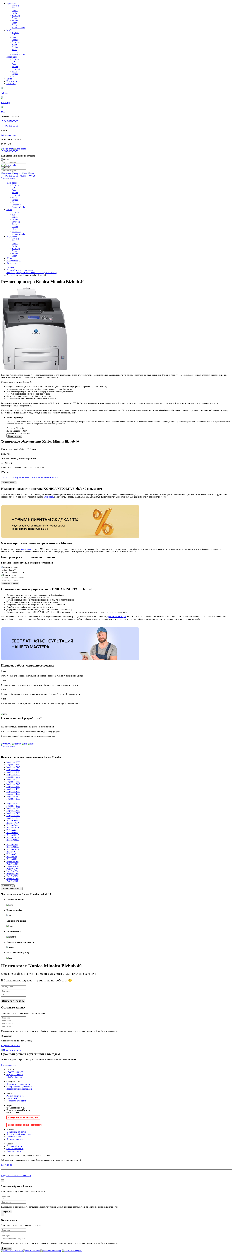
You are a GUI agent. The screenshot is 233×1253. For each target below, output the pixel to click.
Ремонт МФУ (12, 1098)
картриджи (26, 549)
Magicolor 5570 (13, 777)
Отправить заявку (13, 1001)
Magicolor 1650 (13, 815)
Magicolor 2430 (13, 811)
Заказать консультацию (11, 889)
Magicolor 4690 (13, 791)
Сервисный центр (14, 1146)
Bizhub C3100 (12, 847)
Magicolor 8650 (13, 762)
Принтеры (11, 3)
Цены (9, 79)
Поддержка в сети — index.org (16, 1175)
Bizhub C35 (11, 856)
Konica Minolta (18, 27)
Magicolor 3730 (13, 796)
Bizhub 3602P (12, 835)
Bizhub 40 (10, 852)
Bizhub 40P (11, 854)
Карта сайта (6, 1165)
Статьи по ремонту (15, 1148)
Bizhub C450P (12, 849)
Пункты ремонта (14, 1151)
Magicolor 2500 (13, 806)
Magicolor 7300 (13, 769)
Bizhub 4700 (12, 825)
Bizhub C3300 (12, 840)
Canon (15, 10)
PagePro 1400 (12, 869)
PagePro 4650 (12, 866)
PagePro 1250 (12, 876)
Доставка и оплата (14, 1139)
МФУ (8, 30)
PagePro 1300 (12, 874)
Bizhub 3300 (12, 844)
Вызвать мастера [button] (8, 1065)
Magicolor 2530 (13, 803)
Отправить (6, 1212)
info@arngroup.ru (8, 135)
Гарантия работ (13, 1137)
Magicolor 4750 (13, 789)
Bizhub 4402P (12, 828)
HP (13, 8)
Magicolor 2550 (13, 799)
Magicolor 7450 (13, 765)
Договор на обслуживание (18, 1134)
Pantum (15, 20)
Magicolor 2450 (13, 808)
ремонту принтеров (117, 616)
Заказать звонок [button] (8, 178)
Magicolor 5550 (13, 779)
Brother (15, 13)
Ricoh (14, 23)
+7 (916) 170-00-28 (9, 121)
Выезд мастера (13, 81)
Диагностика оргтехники (18, 1084)
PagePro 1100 (12, 881)
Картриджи (11, 57)
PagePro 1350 (12, 871)
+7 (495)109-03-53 (10, 1045)
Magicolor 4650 (13, 794)
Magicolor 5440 (13, 784)
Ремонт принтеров (15, 1096)
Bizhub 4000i (12, 832)
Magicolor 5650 (13, 774)
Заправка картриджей (16, 1101)
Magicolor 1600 (13, 818)
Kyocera (15, 6)
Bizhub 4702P (12, 823)
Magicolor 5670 (13, 772)
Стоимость (49, 497)
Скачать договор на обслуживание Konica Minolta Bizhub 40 (30, 477)
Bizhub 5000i (12, 820)
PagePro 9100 (12, 861)
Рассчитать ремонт (10, 583)
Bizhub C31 (11, 859)
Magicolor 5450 (13, 782)
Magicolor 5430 (13, 786)
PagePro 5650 (12, 864)
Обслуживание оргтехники (19, 1086)
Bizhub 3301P (12, 837)
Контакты (11, 83)
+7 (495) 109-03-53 (9, 126)
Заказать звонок (8, 483)
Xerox (14, 18)
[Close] (2, 1180)
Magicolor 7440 (13, 767)
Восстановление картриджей (19, 1089)
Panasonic (16, 25)
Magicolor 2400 (13, 813)
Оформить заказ (14, 436)
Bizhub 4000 (12, 830)
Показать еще (7, 886)
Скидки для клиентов (16, 1132)
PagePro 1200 (12, 878)
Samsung (16, 15)
